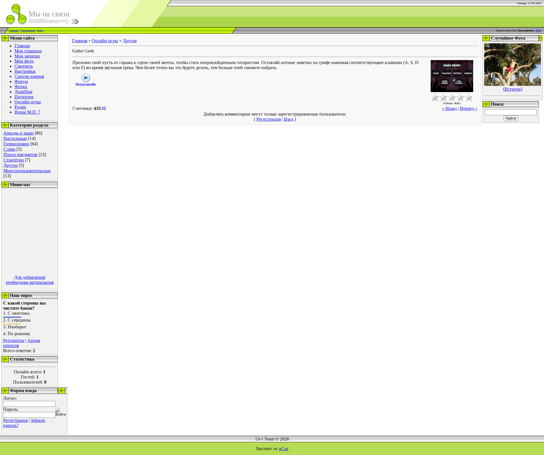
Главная (13, 30)
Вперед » (468, 108)
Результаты (13, 340)
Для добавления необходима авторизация (30, 280)
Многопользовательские (27, 170)
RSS (538, 30)
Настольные (15, 138)
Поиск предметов (20, 154)
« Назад (449, 108)
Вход (40, 30)
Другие (10, 165)
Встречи (513, 89)
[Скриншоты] (452, 76)
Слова (9, 149)
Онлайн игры (105, 40)
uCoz (283, 448)
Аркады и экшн (18, 133)
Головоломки (16, 143)
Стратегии (13, 160)
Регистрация (28, 30)
